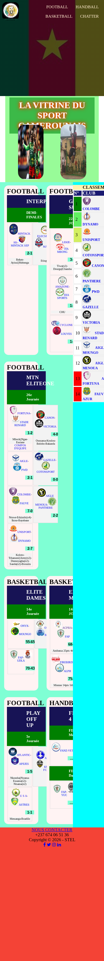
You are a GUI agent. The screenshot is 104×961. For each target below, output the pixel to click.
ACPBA (67, 627)
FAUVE (24, 503)
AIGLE (24, 461)
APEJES (24, 763)
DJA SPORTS (63, 296)
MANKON (49, 246)
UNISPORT (24, 531)
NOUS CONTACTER (52, 829)
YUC (64, 795)
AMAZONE (62, 286)
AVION (49, 758)
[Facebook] (44, 844)
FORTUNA (23, 413)
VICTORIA (49, 426)
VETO (71, 750)
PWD (24, 469)
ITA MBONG (63, 250)
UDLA (21, 660)
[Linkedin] (59, 844)
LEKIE (66, 242)
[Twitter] (49, 844)
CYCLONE (66, 324)
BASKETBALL (58, 16)
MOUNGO (25, 634)
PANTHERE (46, 507)
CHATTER (89, 16)
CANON (49, 417)
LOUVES (66, 333)
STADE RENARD (21, 424)
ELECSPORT (44, 236)
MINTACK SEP (20, 245)
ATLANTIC (23, 754)
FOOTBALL (57, 7)
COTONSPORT (46, 471)
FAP (20, 657)
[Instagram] (54, 844)
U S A (23, 795)
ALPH (67, 671)
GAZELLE (49, 459)
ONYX (24, 625)
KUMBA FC (48, 768)
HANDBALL (87, 7)
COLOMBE (24, 494)
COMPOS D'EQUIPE (20, 447)
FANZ (63, 750)
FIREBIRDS (67, 662)
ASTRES (24, 804)
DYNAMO (24, 540)
